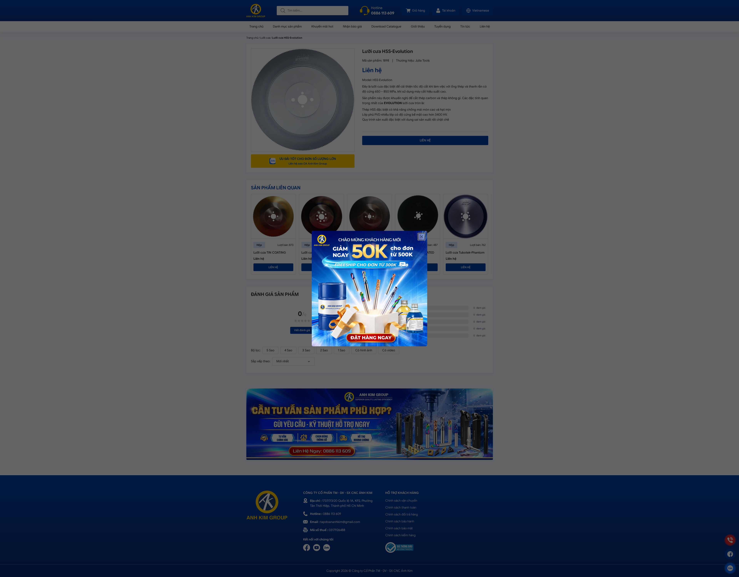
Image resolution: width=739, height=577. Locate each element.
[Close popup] (421, 236)
